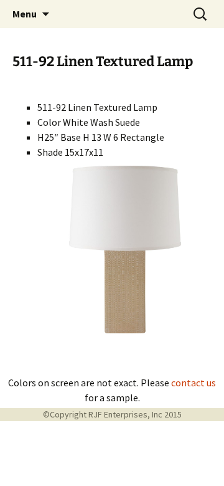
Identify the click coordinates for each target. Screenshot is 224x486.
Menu (24, 13)
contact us (193, 382)
